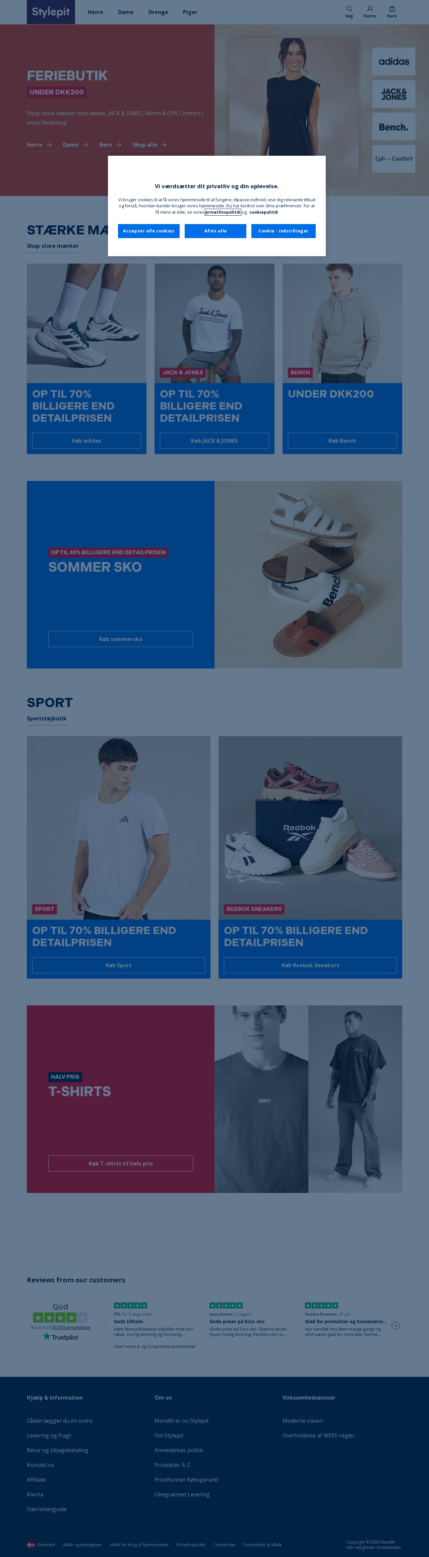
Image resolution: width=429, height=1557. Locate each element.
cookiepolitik (263, 212)
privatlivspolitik (223, 212)
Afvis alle (215, 231)
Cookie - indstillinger (283, 231)
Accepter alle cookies (148, 231)
